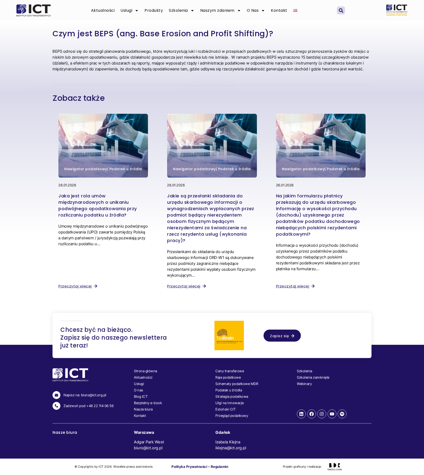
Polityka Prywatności (189, 466)
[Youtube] (332, 414)
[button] (341, 10)
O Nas (253, 10)
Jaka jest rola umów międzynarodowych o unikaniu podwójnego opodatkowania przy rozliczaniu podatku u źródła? (97, 205)
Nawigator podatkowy (85, 169)
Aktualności (103, 10)
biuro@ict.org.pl (148, 447)
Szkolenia (178, 10)
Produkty (154, 10)
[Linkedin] (301, 414)
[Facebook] (311, 414)
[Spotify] (342, 414)
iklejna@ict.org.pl (230, 447)
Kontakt (279, 10)
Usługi (126, 10)
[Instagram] (321, 414)
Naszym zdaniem (217, 10)
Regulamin (219, 466)
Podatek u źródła (125, 169)
